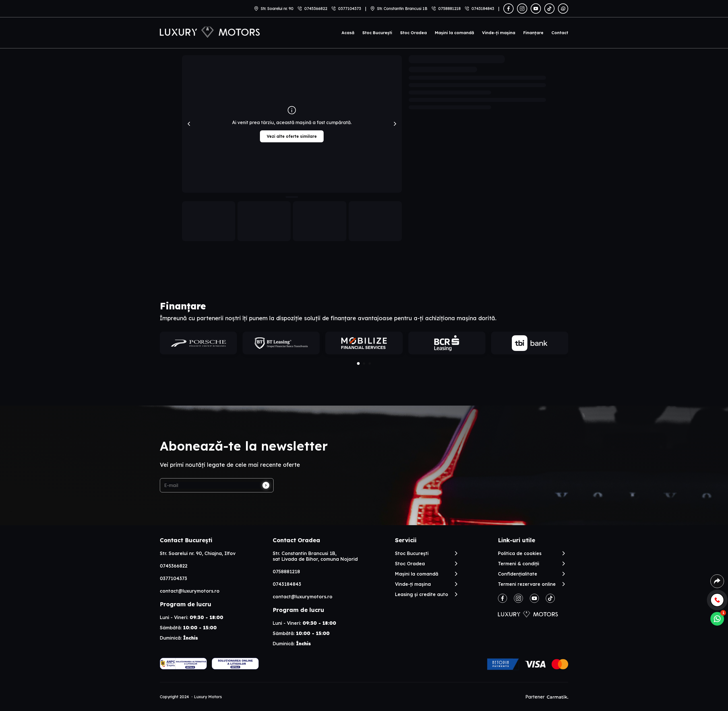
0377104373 (349, 8)
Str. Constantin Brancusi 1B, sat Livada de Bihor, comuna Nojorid (315, 556)
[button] (358, 363)
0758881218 (449, 8)
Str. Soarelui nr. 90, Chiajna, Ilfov (197, 553)
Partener (535, 697)
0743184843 (482, 8)
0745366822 (315, 8)
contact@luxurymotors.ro (190, 591)
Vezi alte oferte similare (292, 136)
